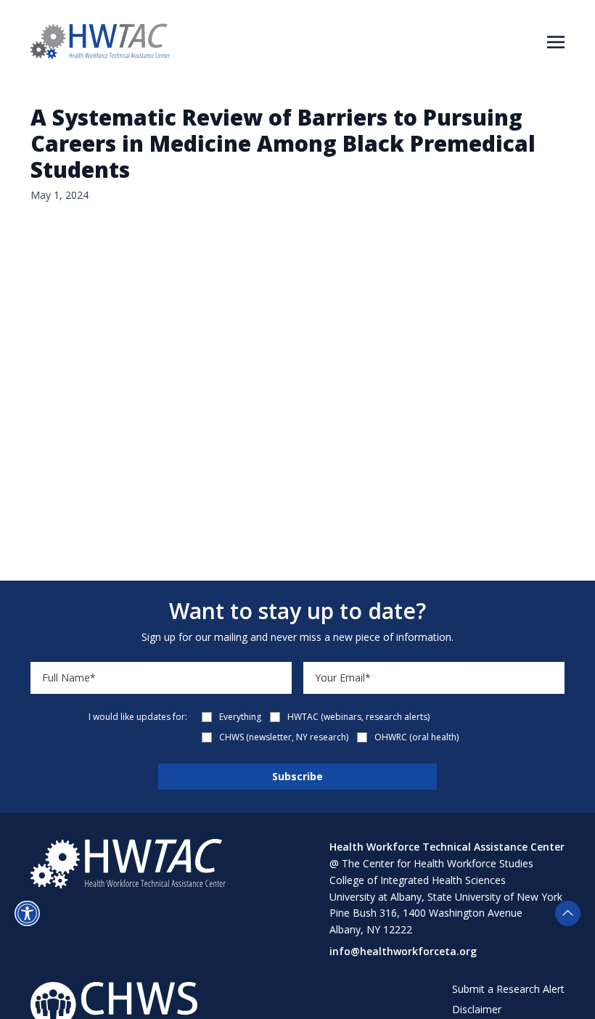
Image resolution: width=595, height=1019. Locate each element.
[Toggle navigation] (556, 41)
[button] (27, 913)
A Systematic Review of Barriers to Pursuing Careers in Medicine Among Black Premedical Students (283, 143)
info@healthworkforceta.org (403, 951)
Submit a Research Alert (508, 989)
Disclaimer (476, 1009)
